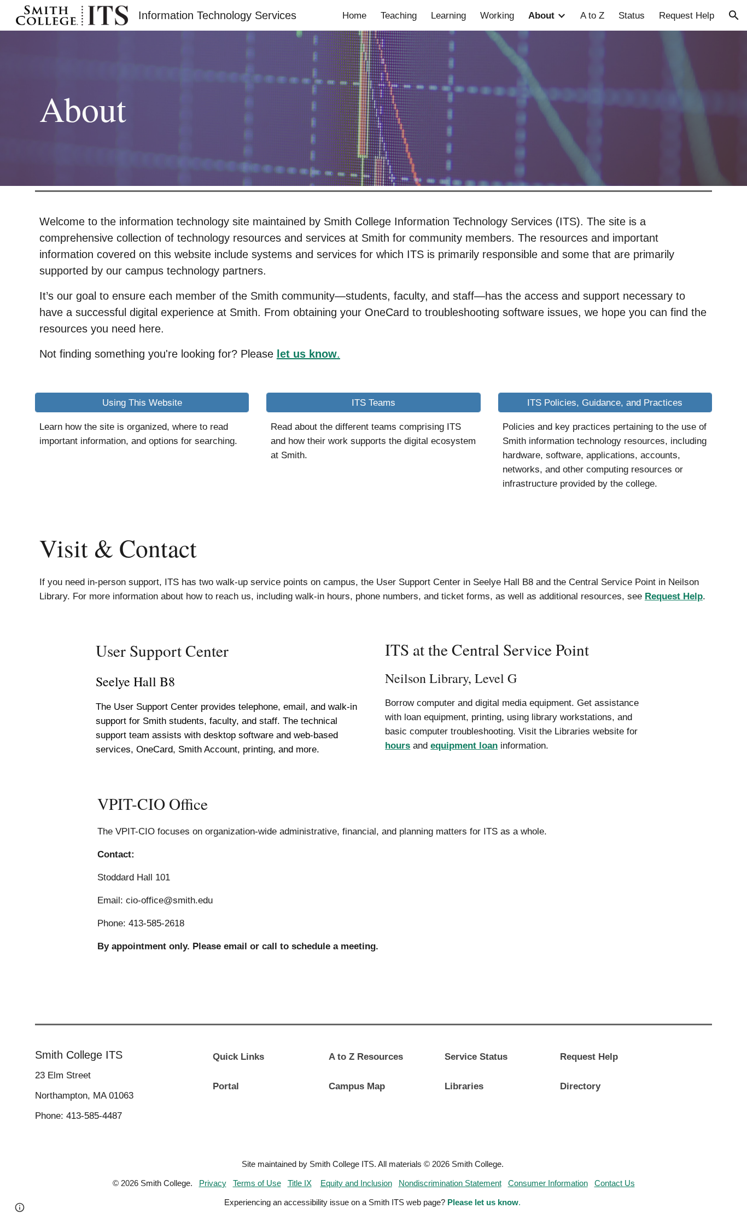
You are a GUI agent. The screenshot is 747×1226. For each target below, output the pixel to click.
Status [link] (631, 15)
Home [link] (354, 15)
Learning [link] (448, 15)
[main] (316, 108)
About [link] (541, 15)
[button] (734, 15)
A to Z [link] (592, 15)
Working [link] (497, 15)
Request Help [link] (686, 15)
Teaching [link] (399, 15)
